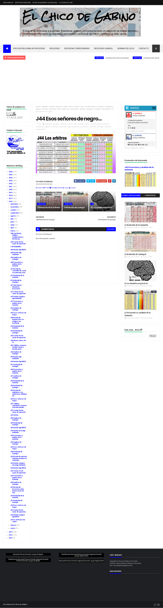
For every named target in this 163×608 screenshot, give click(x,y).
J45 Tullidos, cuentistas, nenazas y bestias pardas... (18, 405)
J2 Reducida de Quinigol (144, 58)
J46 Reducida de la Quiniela (17, 327)
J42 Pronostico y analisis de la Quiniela (139, 168)
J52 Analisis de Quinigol (15, 353)
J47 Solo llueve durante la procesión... (16, 287)
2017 (11, 198)
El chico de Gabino (20, 604)
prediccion (65, 109)
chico (82, 106)
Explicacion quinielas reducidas (29, 48)
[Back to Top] (158, 604)
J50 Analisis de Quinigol (15, 419)
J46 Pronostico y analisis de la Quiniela (16, 371)
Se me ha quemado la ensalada (44, 2)
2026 (11, 172)
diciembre (14, 204)
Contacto (144, 48)
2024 (11, 178)
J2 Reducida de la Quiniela (107, 58)
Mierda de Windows (23, 2)
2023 (11, 181)
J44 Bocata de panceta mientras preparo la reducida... (18, 458)
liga (59, 109)
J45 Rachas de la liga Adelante (17, 431)
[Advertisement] (81, 81)
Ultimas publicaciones (130, 195)
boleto (76, 106)
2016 (11, 201)
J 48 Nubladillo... (16, 247)
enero (13, 528)
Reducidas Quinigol (103, 48)
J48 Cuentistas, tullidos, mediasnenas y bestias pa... (16, 236)
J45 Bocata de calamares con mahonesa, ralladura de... (18, 393)
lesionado (52, 109)
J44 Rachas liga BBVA (18, 468)
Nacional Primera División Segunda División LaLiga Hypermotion (81, 561)
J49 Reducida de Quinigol (16, 424)
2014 (11, 535)
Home (38, 106)
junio (13, 222)
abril (12, 228)
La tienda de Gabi (66, 2)
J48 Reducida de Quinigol (16, 452)
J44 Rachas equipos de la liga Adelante (17, 464)
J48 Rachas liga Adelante (15, 253)
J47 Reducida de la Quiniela (17, 276)
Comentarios (150, 195)
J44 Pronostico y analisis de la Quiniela (16, 477)
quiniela (83, 109)
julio (12, 219)
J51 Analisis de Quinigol (15, 377)
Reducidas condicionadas (77, 48)
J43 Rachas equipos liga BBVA (17, 516)
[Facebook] (155, 604)
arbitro (65, 106)
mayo (13, 225)
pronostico (75, 109)
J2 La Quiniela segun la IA (101, 207)
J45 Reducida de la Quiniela (17, 381)
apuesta (59, 106)
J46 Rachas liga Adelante (15, 357)
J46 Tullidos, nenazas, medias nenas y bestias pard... (18, 347)
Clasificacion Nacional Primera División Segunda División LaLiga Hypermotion (81, 555)
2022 (11, 183)
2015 (11, 532)
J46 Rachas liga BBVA (18, 361)
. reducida (89, 58)
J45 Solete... (15, 415)
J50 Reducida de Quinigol (16, 386)
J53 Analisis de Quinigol (15, 309)
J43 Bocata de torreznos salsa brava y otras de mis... (17, 490)
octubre (14, 210)
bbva (71, 106)
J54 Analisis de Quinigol (15, 258)
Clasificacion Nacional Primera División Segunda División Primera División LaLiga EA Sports (28, 560)
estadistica (109, 106)
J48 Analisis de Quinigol (15, 483)
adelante (45, 106)
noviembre (15, 207)
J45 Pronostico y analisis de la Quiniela (16, 437)
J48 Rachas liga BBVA (18, 250)
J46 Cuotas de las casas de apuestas (18, 336)
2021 (11, 186)
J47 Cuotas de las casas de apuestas (18, 292)
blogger (111, 229)
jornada (45, 109)
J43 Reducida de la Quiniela (17, 496)
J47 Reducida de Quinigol (16, 501)
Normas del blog (126, 48)
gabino (38, 109)
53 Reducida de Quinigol (16, 281)
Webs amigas (8, 2)
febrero (14, 525)
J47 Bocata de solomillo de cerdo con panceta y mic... (18, 270)
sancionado (106, 109)
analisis (52, 106)
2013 (11, 538)
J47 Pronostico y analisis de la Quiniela (16, 303)
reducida (97, 109)
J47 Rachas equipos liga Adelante (17, 297)
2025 (11, 175)
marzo (13, 231)
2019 (11, 192)
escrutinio (100, 106)
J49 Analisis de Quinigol (15, 443)
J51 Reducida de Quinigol (16, 365)
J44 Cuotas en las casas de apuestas (18, 472)
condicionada (90, 106)
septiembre (15, 213)
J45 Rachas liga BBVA (18, 428)
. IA (92, 204)
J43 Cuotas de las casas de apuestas (18, 511)
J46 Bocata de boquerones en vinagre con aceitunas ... (17, 320)
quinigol (90, 109)
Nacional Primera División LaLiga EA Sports (28, 554)
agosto (13, 216)
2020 (11, 189)
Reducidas (55, 48)
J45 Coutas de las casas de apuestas (18, 411)
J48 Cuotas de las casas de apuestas (18, 243)
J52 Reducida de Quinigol (16, 332)
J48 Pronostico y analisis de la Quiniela (16, 264)
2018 (11, 195)
